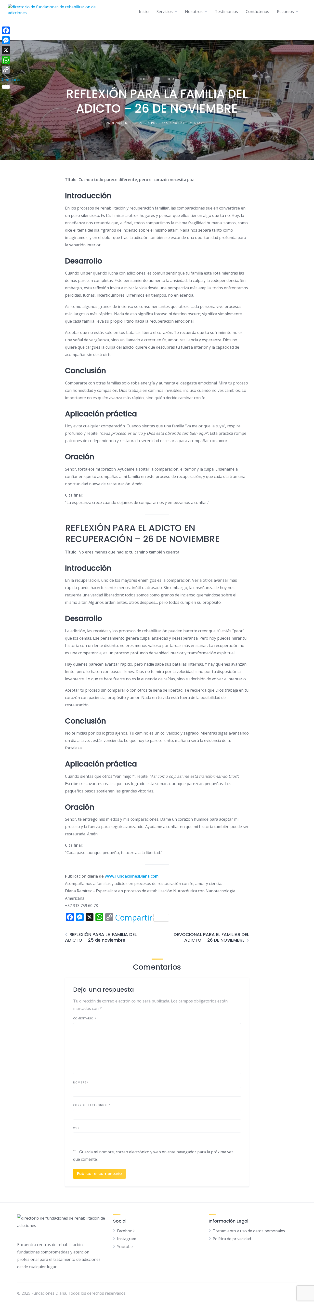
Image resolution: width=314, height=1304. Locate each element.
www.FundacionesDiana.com (131, 876)
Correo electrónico (91, 1105)
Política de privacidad (232, 1238)
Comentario (84, 1018)
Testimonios (226, 11)
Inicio (144, 11)
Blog (143, 79)
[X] (11, 50)
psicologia (165, 79)
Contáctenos (257, 11)
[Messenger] (11, 40)
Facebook (126, 1231)
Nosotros (194, 11)
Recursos (285, 11)
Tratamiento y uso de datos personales (249, 1231)
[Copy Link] (11, 70)
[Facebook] (11, 30)
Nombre (81, 1082)
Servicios (165, 11)
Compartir (133, 918)
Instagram (126, 1238)
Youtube (125, 1246)
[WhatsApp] (11, 60)
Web (76, 1128)
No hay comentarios (190, 123)
